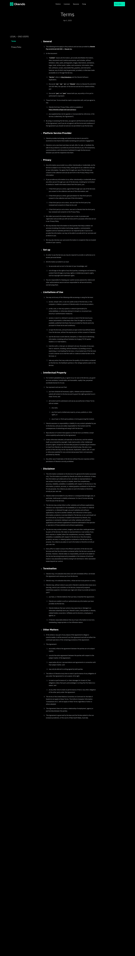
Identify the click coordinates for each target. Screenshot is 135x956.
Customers (67, 4)
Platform (58, 4)
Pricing (84, 4)
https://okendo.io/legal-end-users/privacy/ (62, 109)
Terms (13, 41)
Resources (76, 4)
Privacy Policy (16, 47)
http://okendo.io (66, 77)
